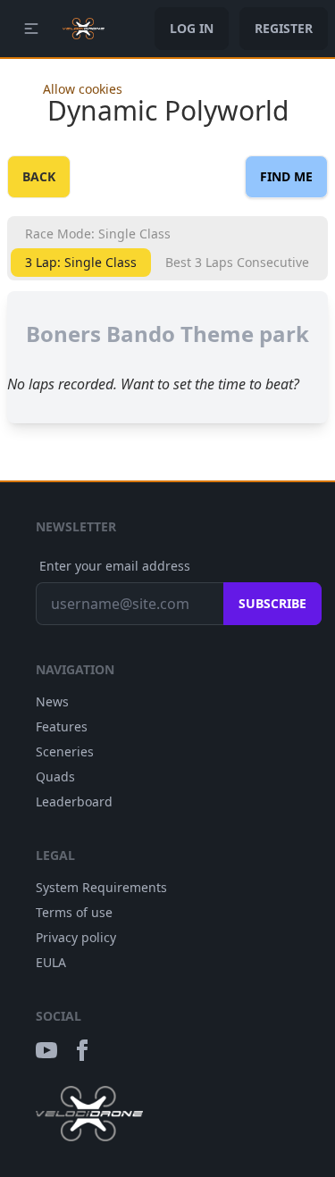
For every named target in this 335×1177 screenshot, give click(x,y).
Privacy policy (76, 937)
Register (284, 28)
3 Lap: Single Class (81, 262)
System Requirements (101, 887)
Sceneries (65, 751)
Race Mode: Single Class (98, 233)
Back (38, 176)
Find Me (286, 176)
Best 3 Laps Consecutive (237, 262)
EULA (51, 962)
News (52, 701)
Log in (192, 28)
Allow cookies (82, 88)
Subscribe (272, 603)
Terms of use (74, 912)
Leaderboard (74, 801)
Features (62, 726)
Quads (55, 776)
